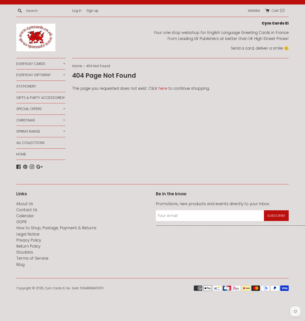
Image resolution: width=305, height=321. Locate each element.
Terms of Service (32, 258)
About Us (24, 203)
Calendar (25, 216)
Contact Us (26, 210)
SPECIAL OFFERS (40, 108)
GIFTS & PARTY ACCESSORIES (40, 97)
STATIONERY (26, 86)
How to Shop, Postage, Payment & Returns (56, 228)
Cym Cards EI (55, 288)
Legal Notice (28, 234)
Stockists (24, 252)
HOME (21, 154)
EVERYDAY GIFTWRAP (40, 74)
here (162, 88)
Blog (20, 264)
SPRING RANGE (40, 131)
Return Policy (28, 246)
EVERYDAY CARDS (40, 63)
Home (77, 66)
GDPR (21, 222)
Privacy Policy (28, 240)
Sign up (92, 10)
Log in (76, 10)
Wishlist (254, 10)
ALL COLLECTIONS (30, 142)
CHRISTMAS (40, 120)
